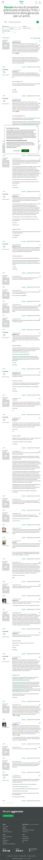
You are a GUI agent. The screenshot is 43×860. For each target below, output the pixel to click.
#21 (39, 562)
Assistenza (5, 842)
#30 (39, 761)
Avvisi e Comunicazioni (7, 836)
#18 (39, 513)
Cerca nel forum (25, 838)
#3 (39, 99)
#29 (39, 747)
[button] (3, 2)
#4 (39, 144)
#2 (39, 70)
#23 (39, 599)
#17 (39, 499)
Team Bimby (5, 69)
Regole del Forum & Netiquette (9, 843)
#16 (39, 451)
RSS (23, 842)
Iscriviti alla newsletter (8, 815)
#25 (39, 632)
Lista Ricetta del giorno (7, 831)
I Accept (25, 150)
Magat (4, 598)
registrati (29, 66)
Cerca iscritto (25, 840)
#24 (39, 612)
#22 (39, 584)
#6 (39, 194)
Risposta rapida (6, 37)
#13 (39, 372)
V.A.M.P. (4, 540)
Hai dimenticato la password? (28, 830)
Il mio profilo (30, 824)
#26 (39, 657)
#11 (39, 318)
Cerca (23, 834)
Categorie (5, 828)
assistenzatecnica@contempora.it (21, 786)
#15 (39, 418)
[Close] (36, 126)
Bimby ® (4, 838)
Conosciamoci (6, 840)
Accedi (23, 66)
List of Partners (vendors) (11, 147)
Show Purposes (17, 150)
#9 (39, 290)
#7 (39, 244)
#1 (39, 41)
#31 (39, 775)
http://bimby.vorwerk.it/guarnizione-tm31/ (30, 123)
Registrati (24, 828)
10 (3, 32)
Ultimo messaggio (36, 38)
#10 (39, 304)
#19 (39, 528)
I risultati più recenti (27, 28)
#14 (39, 398)
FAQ (25, 858)
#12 (39, 333)
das (4, 527)
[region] (21, 139)
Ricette (4, 824)
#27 (39, 704)
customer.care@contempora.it (18, 688)
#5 (39, 158)
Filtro (12, 28)
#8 (39, 276)
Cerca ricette (5, 826)
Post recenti (24, 831)
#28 (39, 723)
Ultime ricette (5, 830)
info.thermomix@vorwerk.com (20, 359)
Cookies (29, 858)
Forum (4, 834)
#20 (39, 541)
